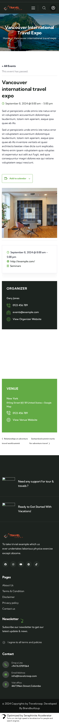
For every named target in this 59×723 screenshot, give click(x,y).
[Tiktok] (36, 564)
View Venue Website (25, 419)
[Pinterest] (29, 564)
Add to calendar (17, 178)
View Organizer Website (27, 319)
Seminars (15, 265)
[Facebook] (5, 564)
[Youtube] (21, 564)
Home (6, 38)
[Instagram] (13, 564)
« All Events (9, 66)
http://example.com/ (22, 261)
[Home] (13, 7)
